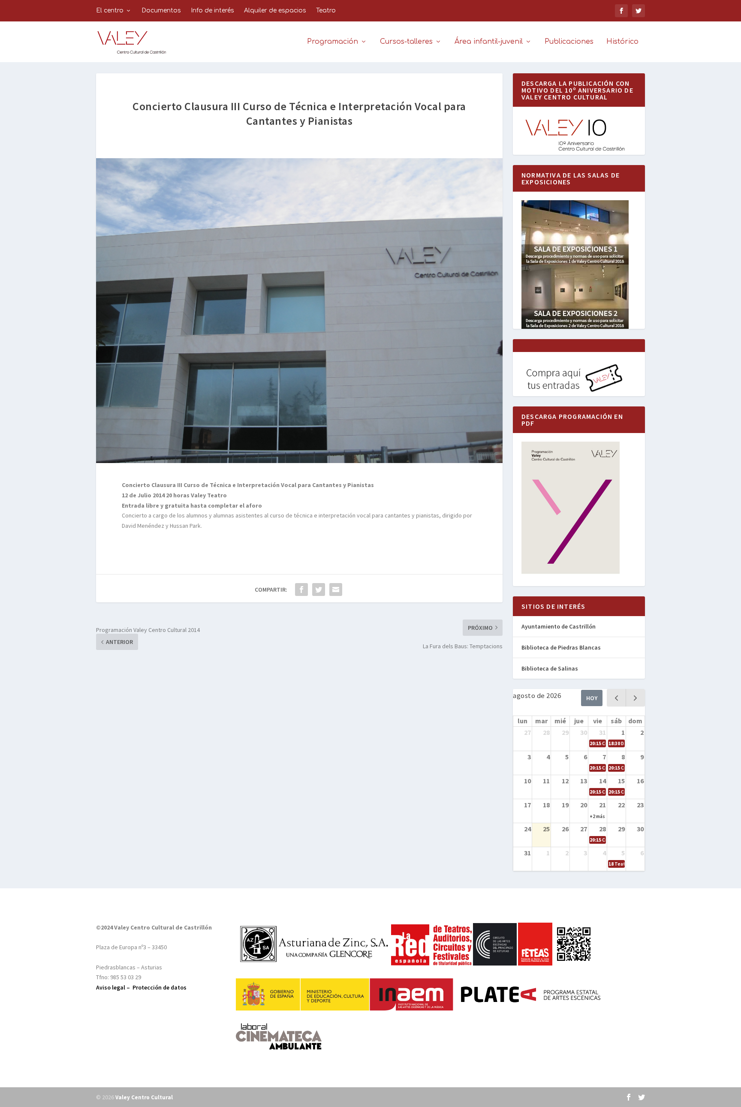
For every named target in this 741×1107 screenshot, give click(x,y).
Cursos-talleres (406, 41)
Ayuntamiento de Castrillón (558, 626)
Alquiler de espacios (275, 10)
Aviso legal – (114, 987)
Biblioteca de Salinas (549, 668)
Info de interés (212, 10)
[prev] (616, 698)
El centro (110, 10)
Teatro (326, 10)
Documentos (161, 10)
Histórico (622, 41)
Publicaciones (569, 41)
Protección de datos (160, 987)
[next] (635, 698)
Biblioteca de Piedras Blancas (561, 647)
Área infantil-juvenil (489, 41)
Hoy (591, 698)
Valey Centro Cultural (144, 1097)
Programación (332, 41)
